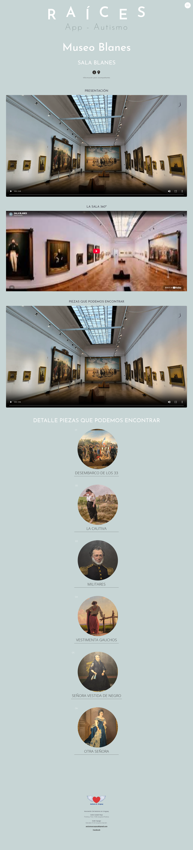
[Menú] (188, 5)
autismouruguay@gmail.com (96, 826)
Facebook (96, 830)
